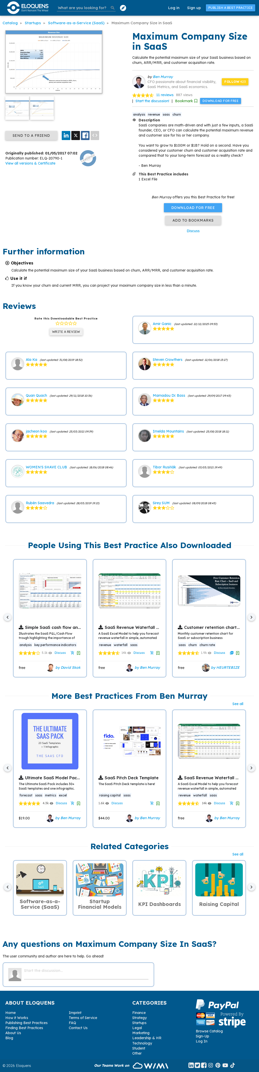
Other (137, 1053)
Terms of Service (83, 1017)
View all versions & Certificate (30, 163)
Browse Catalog (209, 1031)
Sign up (194, 7)
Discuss (193, 231)
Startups (139, 1023)
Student (138, 1048)
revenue (154, 114)
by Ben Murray (147, 667)
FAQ (72, 1023)
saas (166, 114)
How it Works (16, 1017)
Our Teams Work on (112, 1065)
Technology (142, 1043)
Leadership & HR (146, 1038)
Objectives (22, 263)
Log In (201, 1041)
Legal (137, 1028)
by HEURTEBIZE (225, 667)
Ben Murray (163, 76)
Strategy (139, 1017)
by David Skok (67, 667)
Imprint (75, 1012)
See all (237, 704)
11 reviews (165, 95)
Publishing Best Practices (26, 1023)
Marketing (140, 1033)
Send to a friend (31, 135)
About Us (13, 1033)
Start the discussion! (152, 101)
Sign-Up (202, 1036)
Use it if (18, 278)
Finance (139, 1012)
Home (10, 1012)
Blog (9, 1038)
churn (176, 114)
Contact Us (78, 1028)
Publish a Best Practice (230, 8)
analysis (139, 114)
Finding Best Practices (24, 1028)
